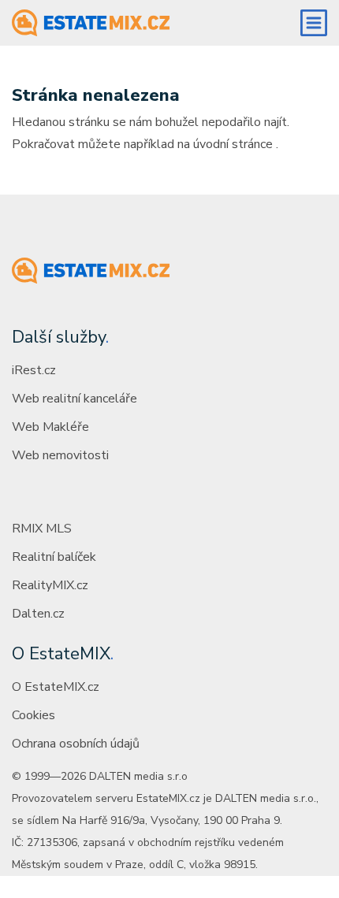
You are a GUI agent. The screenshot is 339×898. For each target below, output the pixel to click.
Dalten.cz (38, 613)
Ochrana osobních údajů (76, 743)
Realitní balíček (54, 557)
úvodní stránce (233, 144)
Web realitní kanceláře (74, 398)
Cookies (33, 715)
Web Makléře (50, 427)
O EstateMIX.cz (55, 687)
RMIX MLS (42, 528)
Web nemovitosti (60, 455)
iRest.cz (34, 370)
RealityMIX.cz (50, 585)
